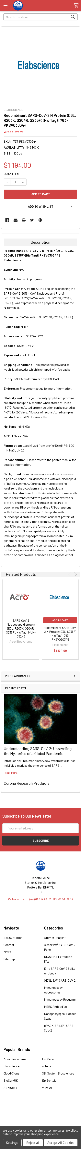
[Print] (23, 220)
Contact (9, 945)
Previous (70, 574)
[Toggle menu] (5, 5)
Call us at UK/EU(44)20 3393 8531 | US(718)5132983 (40, 899)
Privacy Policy (40, 1123)
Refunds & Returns (40, 1118)
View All (47, 1087)
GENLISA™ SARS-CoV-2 (59, 980)
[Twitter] (32, 220)
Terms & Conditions (40, 1109)
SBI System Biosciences (58, 1073)
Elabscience (11, 1066)
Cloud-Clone (11, 1073)
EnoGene (48, 1059)
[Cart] (76, 5)
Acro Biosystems (15, 1059)
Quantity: (11, 174)
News (7, 952)
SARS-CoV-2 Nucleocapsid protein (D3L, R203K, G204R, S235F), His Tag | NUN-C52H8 (21, 628)
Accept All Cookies (60, 1142)
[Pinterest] (40, 220)
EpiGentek (49, 1080)
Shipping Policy (40, 1114)
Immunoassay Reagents (60, 999)
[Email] (15, 220)
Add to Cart (60, 620)
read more (10, 772)
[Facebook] (7, 220)
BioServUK (11, 1080)
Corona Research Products (26, 783)
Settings (12, 1142)
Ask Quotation (13, 937)
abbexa (47, 1066)
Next (75, 574)
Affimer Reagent (55, 937)
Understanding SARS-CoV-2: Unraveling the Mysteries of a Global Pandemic (38, 751)
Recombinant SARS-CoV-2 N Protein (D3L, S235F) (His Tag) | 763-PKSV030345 (60, 633)
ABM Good (10, 1087)
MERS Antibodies (55, 1006)
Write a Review (14, 132)
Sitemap (9, 959)
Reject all (33, 1142)
